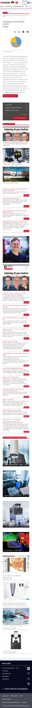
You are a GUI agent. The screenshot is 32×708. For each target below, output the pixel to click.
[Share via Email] (19, 32)
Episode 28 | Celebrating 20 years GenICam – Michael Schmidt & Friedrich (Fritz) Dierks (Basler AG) (15, 143)
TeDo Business (6, 673)
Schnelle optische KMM (9, 652)
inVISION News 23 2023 (12, 110)
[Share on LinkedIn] (23, 32)
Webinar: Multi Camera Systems (12, 410)
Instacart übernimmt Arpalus (11, 198)
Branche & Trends (11, 15)
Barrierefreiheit (6, 699)
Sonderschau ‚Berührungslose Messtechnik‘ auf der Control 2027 (15, 189)
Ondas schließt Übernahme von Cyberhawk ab (15, 318)
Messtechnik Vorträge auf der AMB (13, 368)
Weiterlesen (26, 195)
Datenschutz (14, 696)
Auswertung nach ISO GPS (10, 341)
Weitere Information (10, 96)
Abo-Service (5, 679)
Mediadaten (5, 676)
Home (4, 15)
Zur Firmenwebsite (20, 118)
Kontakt (23, 702)
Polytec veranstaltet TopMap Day (12, 164)
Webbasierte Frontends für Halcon (12, 423)
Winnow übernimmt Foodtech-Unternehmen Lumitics (15, 306)
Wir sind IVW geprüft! (8, 668)
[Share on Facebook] (27, 32)
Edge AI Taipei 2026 (8, 399)
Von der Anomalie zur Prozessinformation (15, 604)
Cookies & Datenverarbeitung (10, 702)
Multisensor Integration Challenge (12, 294)
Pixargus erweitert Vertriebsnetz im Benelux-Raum (15, 354)
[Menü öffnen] (30, 6)
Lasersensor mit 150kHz (9, 628)
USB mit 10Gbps (7, 330)
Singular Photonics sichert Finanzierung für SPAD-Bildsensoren (15, 211)
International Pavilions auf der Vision (13, 389)
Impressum (5, 696)
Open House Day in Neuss (10, 183)
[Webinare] (28, 684)
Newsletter (25, 2)
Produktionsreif (7, 579)
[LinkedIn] (28, 669)
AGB (21, 696)
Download (5, 671)
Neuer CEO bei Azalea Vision (11, 377)
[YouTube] (28, 679)
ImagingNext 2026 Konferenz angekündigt (15, 222)
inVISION (6, 26)
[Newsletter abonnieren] (28, 674)
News (5, 13)
